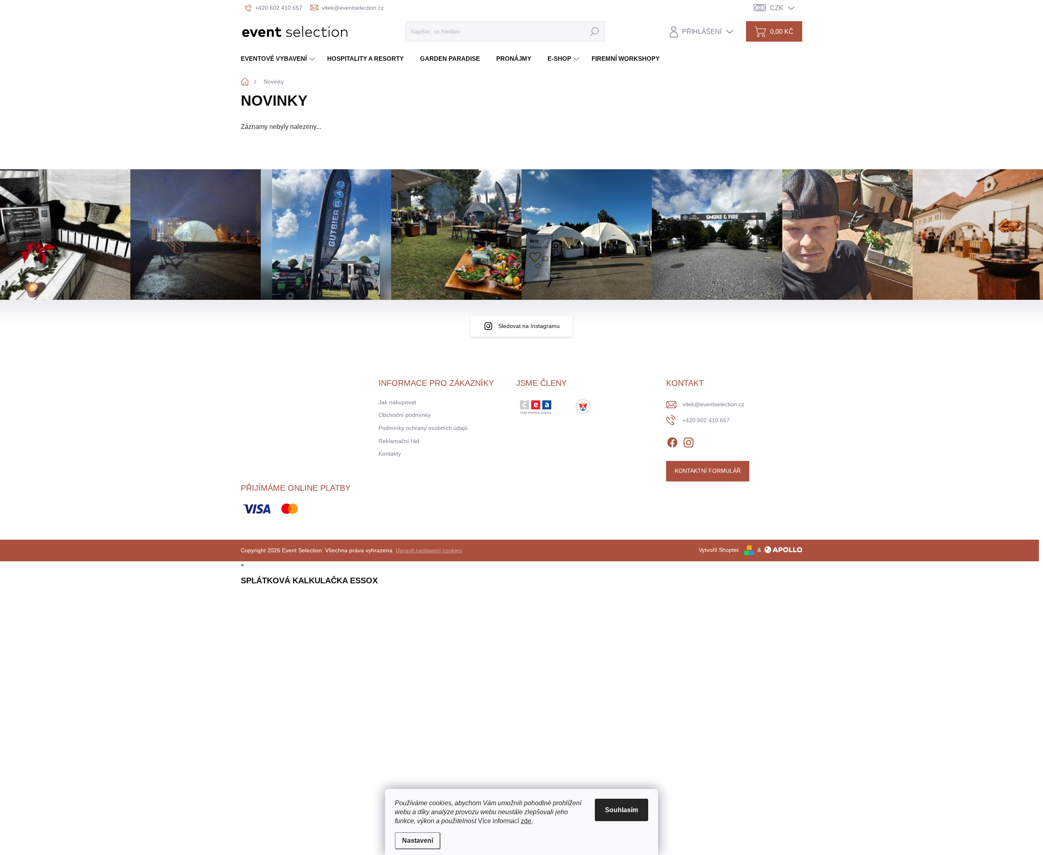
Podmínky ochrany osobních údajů (423, 428)
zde (526, 820)
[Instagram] (688, 441)
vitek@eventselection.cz (713, 404)
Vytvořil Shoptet (719, 550)
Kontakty (389, 453)
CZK (776, 7)
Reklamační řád (398, 441)
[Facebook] (672, 441)
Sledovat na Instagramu (529, 326)
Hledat (594, 31)
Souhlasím (621, 809)
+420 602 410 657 (706, 420)
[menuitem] (279, 59)
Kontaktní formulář (708, 470)
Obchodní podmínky (404, 415)
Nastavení (417, 840)
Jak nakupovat (397, 402)
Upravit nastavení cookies (429, 550)
